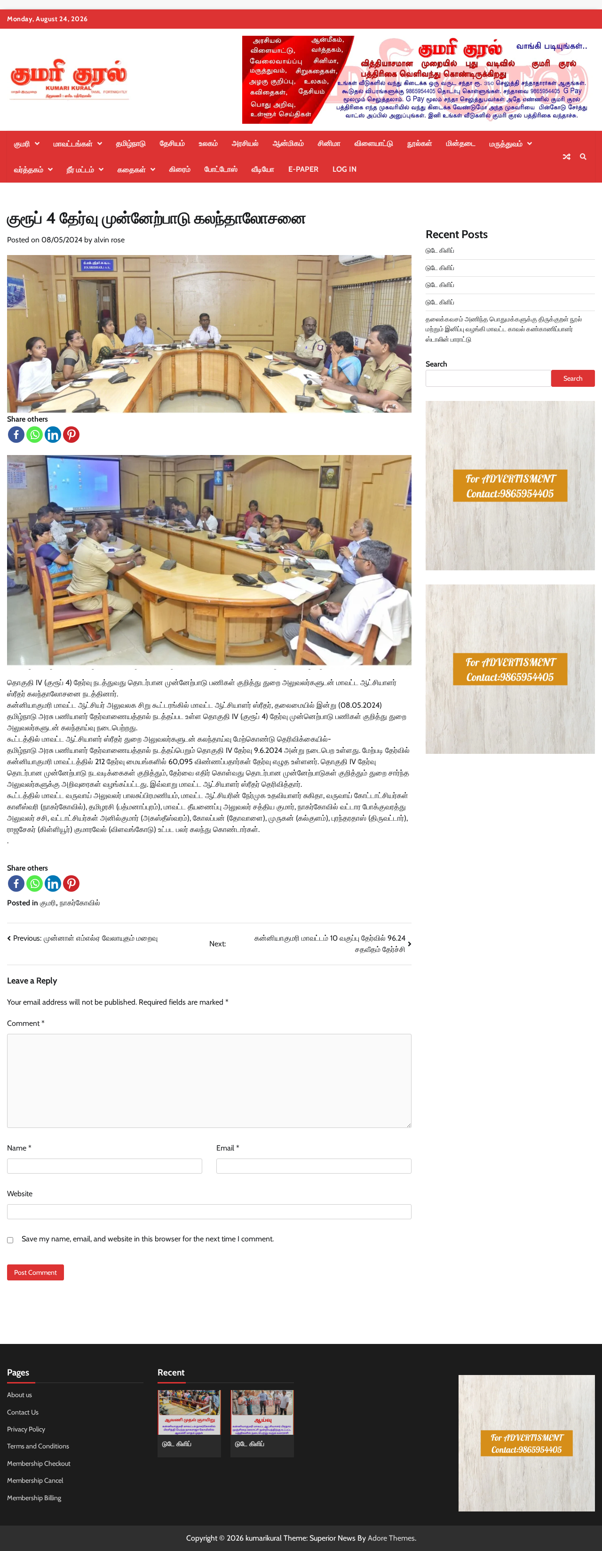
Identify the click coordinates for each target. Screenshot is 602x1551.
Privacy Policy (26, 1429)
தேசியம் (172, 143)
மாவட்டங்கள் (73, 143)
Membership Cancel (35, 1480)
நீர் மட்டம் (80, 169)
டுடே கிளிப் (440, 250)
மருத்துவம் (506, 143)
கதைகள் (132, 169)
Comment (26, 1023)
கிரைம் (179, 169)
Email (227, 1147)
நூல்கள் (419, 143)
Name (19, 1147)
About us (19, 1395)
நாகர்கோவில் (80, 902)
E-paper (303, 169)
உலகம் (208, 143)
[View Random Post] (567, 157)
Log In (344, 169)
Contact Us (23, 1412)
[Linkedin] (53, 434)
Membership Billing (34, 1498)
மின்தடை (460, 143)
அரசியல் (245, 143)
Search (436, 364)
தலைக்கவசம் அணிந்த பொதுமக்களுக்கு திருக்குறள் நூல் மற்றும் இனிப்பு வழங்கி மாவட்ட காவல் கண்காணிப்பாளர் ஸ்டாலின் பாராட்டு (504, 329)
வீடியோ (263, 169)
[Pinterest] (71, 434)
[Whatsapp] (34, 434)
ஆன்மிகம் (288, 143)
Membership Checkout (39, 1463)
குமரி (22, 143)
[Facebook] (16, 434)
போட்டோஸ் (221, 169)
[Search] (583, 157)
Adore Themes (391, 1538)
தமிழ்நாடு (131, 143)
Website (19, 1193)
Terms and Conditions (38, 1446)
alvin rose (109, 239)
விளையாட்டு (374, 143)
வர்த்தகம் (28, 169)
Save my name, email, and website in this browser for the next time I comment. (148, 1238)
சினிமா (329, 143)
